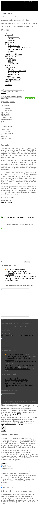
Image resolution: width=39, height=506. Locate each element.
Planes (10, 69)
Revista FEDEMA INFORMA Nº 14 (16, 271)
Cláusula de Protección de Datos (16, 381)
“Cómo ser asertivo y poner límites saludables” (21, 276)
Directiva (11, 40)
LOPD (14, 335)
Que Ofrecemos (13, 37)
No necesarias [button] (6, 486)
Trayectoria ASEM (14, 39)
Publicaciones (9, 58)
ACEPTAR (18, 414)
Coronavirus (12, 53)
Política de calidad (11, 387)
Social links (8, 85)
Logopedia (15, 64)
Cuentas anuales (14, 73)
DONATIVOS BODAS (14, 78)
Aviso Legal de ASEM (12, 378)
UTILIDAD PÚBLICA (11, 10)
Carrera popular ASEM (12, 80)
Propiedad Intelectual (25, 335)
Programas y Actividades (13, 55)
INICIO (7, 33)
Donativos (8, 76)
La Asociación (9, 35)
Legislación (8, 65)
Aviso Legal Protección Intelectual (16, 380)
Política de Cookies (7, 414)
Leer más (4, 463)
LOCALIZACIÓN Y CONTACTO (14, 8)
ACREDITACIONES (10, 7)
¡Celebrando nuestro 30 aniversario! (17, 369)
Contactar (8, 81)
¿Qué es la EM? (10, 42)
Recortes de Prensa (15, 49)
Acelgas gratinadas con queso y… (12, 90)
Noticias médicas (14, 46)
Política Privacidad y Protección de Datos (19, 385)
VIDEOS (10, 62)
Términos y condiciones (13, 383)
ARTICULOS (12, 60)
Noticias (7, 44)
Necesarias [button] (5, 465)
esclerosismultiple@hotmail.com (12, 2)
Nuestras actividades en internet (19, 48)
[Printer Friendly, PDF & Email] (30, 99)
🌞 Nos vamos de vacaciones (15, 269)
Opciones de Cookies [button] (8, 425)
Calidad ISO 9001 (14, 74)
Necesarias (7, 467)
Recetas (3, 93)
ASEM (6, 5)
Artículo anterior (6, 202)
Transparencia (10, 67)
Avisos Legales (6, 335)
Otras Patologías (10, 56)
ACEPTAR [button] (20, 425)
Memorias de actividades (17, 71)
